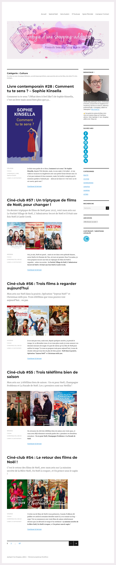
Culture (9, 171)
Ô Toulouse (76, 14)
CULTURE (86, 179)
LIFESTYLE (86, 186)
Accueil (43, 14)
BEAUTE (85, 175)
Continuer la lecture (34, 186)
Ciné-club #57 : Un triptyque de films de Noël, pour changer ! (41, 202)
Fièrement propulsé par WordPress (38, 557)
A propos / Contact (102, 14)
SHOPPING (86, 190)
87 (20, 543)
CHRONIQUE (11, 173)
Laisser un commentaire (14, 178)
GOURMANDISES (88, 183)
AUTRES (85, 194)
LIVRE (17, 173)
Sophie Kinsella (11, 175)
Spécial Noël (53, 14)
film (15, 259)
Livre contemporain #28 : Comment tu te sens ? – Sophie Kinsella (40, 88)
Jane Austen (64, 14)
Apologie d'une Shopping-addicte (16, 557)
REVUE (19, 259)
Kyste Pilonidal (87, 14)
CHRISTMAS (10, 259)
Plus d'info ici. (95, 109)
